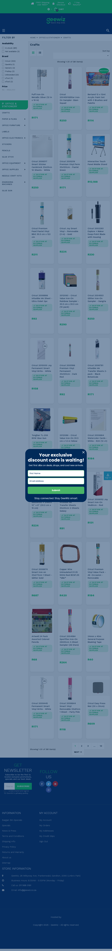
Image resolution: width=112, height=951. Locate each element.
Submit (56, 490)
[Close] (83, 452)
